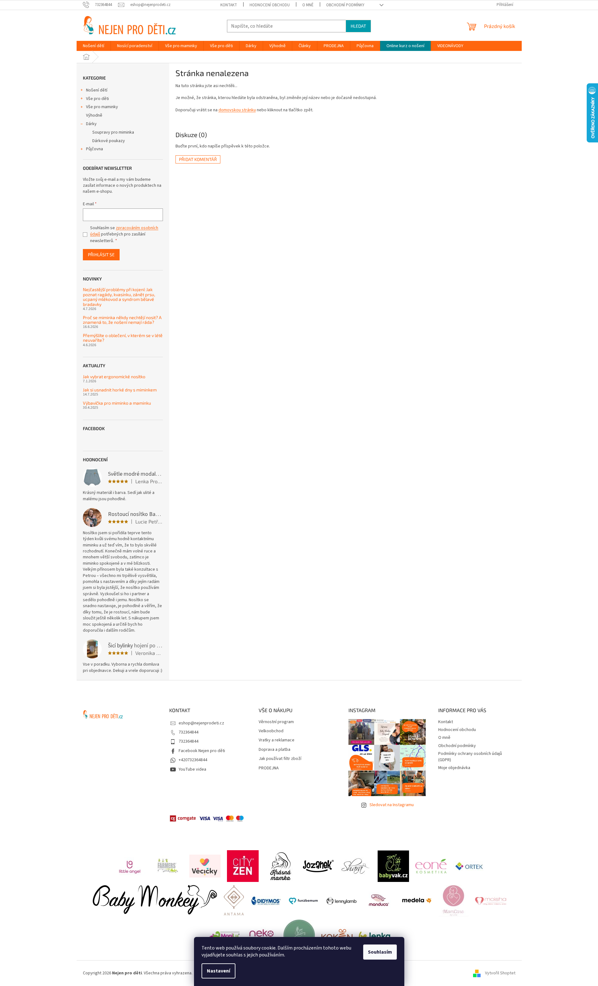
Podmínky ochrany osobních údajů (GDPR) (470, 757)
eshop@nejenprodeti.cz (201, 723)
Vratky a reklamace (276, 740)
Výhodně (94, 115)
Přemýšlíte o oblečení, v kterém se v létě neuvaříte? (123, 338)
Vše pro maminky (102, 107)
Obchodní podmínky (345, 5)
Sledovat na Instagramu (391, 805)
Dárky (91, 124)
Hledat (358, 26)
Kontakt (228, 5)
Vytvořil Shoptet (500, 973)
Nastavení (218, 970)
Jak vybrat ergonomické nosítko (114, 376)
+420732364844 (193, 760)
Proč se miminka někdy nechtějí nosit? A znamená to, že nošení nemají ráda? (122, 320)
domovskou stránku (237, 110)
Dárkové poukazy (108, 141)
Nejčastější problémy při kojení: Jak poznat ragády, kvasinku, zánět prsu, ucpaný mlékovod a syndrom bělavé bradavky (119, 297)
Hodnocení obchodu (270, 5)
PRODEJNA (269, 768)
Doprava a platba (274, 750)
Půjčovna (94, 149)
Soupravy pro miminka (113, 132)
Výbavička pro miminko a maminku (117, 403)
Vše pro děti (97, 99)
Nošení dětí (96, 90)
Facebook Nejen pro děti (202, 751)
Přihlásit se (101, 254)
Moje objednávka (454, 768)
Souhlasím (380, 952)
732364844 (188, 732)
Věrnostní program (276, 722)
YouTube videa (192, 769)
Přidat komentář (198, 159)
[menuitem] (93, 46)
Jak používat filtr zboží (280, 759)
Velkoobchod (271, 731)
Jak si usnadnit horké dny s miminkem (120, 389)
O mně (308, 5)
